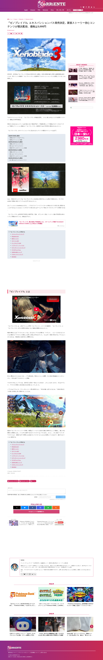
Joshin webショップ (17, 252)
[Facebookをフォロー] (86, 7)
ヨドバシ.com (15, 241)
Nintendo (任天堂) (13, 481)
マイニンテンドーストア (18, 234)
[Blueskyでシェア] (11, 33)
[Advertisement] (36, 272)
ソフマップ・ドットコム (18, 245)
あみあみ (14, 256)
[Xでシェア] (8, 33)
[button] (82, 10)
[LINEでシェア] (19, 33)
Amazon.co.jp (15, 236)
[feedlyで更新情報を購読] (91, 7)
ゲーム (34, 481)
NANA (22, 560)
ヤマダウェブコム (16, 250)
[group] (23, 596)
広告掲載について (34, 652)
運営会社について (12, 652)
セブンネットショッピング (18, 247)
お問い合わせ (43, 652)
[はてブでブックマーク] (16, 33)
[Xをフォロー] (81, 7)
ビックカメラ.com (16, 243)
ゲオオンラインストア (17, 254)
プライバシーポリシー (23, 652)
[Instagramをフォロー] (89, 7)
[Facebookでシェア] (14, 33)
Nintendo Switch (25, 481)
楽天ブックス (15, 238)
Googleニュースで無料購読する (36, 511)
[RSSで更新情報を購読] (94, 7)
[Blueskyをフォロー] (83, 7)
